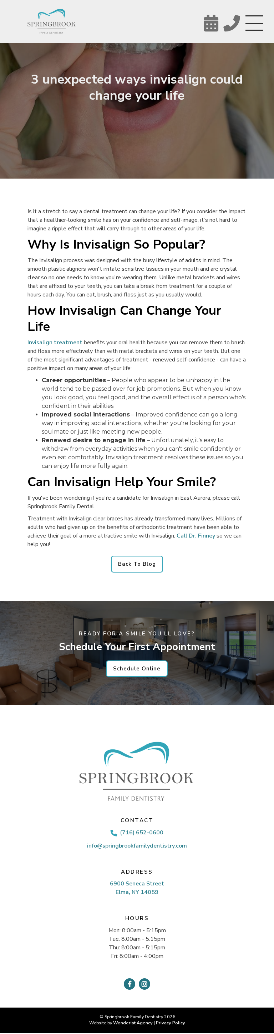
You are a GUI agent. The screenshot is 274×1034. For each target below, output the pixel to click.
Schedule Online (137, 668)
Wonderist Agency (133, 1023)
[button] (254, 24)
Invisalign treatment (54, 342)
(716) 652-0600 (141, 832)
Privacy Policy (170, 1023)
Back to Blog (137, 564)
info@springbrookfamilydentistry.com (137, 846)
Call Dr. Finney (196, 536)
